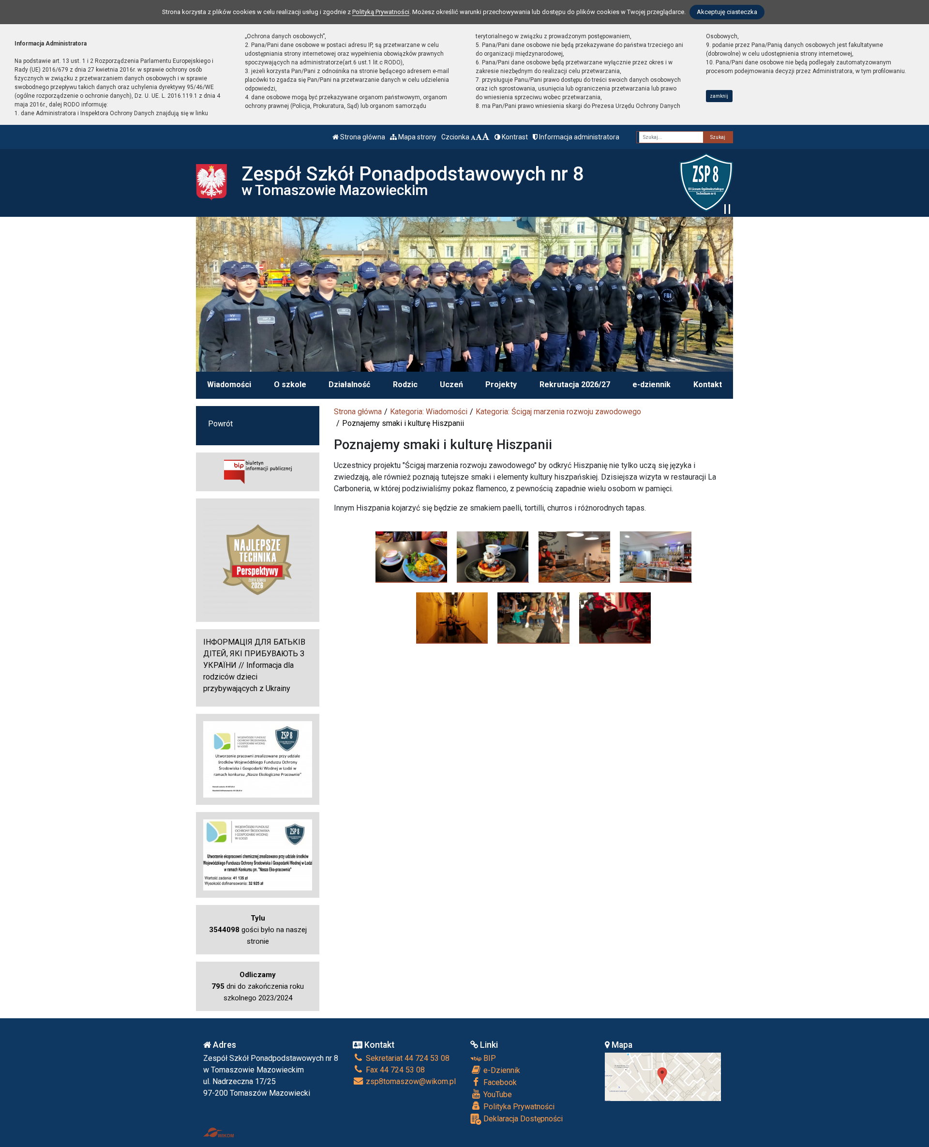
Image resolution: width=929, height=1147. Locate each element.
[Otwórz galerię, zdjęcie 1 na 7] (411, 556)
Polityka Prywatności (517, 1106)
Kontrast (514, 137)
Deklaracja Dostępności (522, 1118)
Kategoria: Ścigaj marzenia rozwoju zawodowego (558, 411)
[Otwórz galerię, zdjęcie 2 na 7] (493, 556)
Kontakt (707, 384)
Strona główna (362, 137)
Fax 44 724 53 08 (394, 1069)
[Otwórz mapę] (663, 1076)
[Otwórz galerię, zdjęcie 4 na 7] (656, 556)
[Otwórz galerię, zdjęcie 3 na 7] (575, 556)
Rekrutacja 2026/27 (574, 384)
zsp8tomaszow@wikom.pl (410, 1081)
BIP (488, 1058)
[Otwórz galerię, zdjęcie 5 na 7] (452, 617)
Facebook (499, 1082)
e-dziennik (651, 384)
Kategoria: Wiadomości (428, 411)
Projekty (501, 384)
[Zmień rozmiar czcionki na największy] (486, 137)
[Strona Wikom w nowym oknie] (218, 1132)
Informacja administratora (578, 137)
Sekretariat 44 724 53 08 (407, 1058)
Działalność (349, 384)
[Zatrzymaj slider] (727, 209)
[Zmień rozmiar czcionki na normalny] (473, 137)
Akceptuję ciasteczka (727, 11)
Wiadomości (229, 384)
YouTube (496, 1094)
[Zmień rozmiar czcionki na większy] (479, 137)
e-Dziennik (500, 1070)
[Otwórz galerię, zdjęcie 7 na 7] (615, 617)
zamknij (719, 96)
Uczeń (451, 384)
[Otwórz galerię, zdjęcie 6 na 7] (533, 617)
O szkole (290, 384)
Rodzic (405, 384)
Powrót (220, 423)
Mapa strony (416, 137)
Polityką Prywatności (380, 11)
